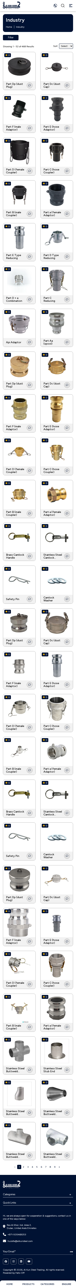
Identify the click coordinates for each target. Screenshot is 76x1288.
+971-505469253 (17, 1234)
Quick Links (9, 1202)
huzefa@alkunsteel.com (20, 1241)
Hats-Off (20, 1273)
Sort (55, 46)
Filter (10, 37)
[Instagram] (13, 1261)
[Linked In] (21, 1261)
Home (9, 27)
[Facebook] (6, 1261)
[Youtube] (29, 1261)
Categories (9, 1194)
